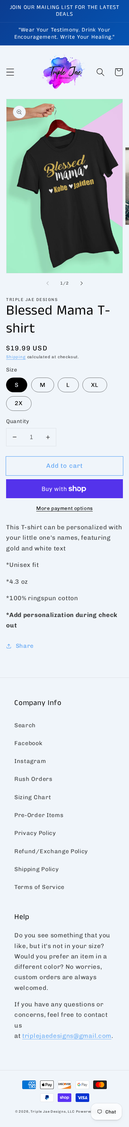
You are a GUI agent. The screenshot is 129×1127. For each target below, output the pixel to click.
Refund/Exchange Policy (51, 851)
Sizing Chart (32, 797)
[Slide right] (82, 283)
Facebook (28, 743)
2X (19, 403)
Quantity (17, 421)
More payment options (64, 508)
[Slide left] (47, 283)
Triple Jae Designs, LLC (52, 1111)
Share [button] (25, 645)
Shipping (15, 356)
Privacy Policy (35, 833)
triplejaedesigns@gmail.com (66, 1035)
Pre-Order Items (38, 815)
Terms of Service (39, 887)
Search (25, 725)
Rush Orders (33, 779)
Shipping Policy (36, 869)
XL (95, 385)
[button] (10, 72)
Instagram (30, 761)
